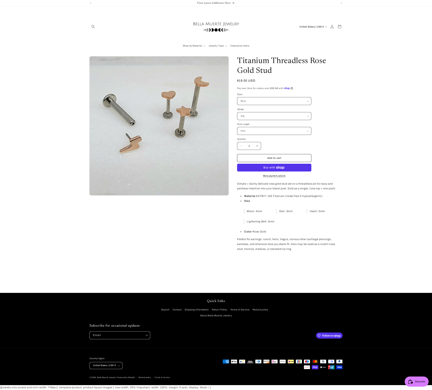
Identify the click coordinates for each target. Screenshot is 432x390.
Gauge (240, 109)
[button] (93, 26)
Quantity (241, 139)
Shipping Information (197, 309)
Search (165, 309)
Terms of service (162, 377)
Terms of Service (240, 309)
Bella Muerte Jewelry (106, 377)
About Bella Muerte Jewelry (216, 315)
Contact (177, 309)
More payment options (274, 176)
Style (239, 94)
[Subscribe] (146, 335)
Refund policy (260, 309)
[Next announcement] (341, 3)
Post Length (243, 124)
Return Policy (219, 309)
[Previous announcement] (90, 3)
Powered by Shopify (126, 377)
